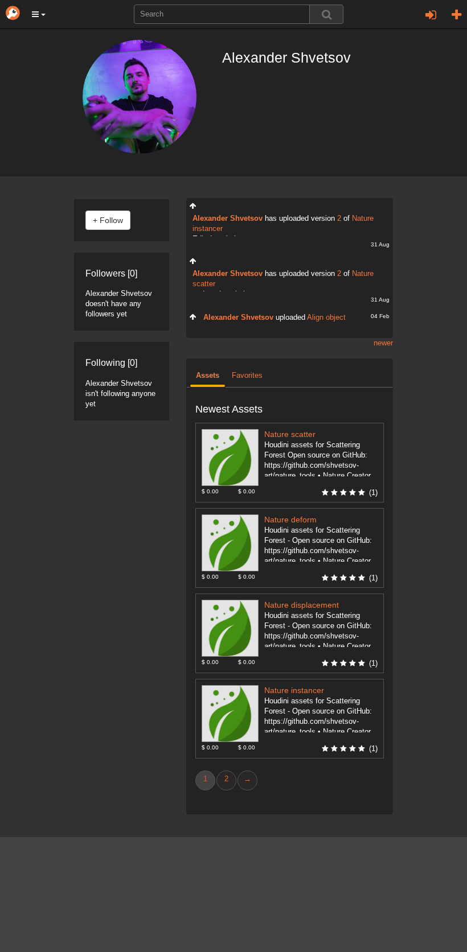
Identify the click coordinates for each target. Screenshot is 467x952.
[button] (38, 14)
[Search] (326, 14)
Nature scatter (290, 434)
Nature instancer (294, 690)
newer (383, 343)
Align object (326, 318)
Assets (207, 376)
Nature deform (290, 520)
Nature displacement (301, 605)
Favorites (247, 376)
